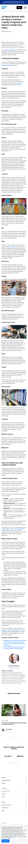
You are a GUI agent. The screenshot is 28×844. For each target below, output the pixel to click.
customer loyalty (7, 65)
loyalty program (9, 50)
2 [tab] (14, 737)
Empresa (4, 794)
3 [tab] (16, 737)
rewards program (10, 246)
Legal (3, 810)
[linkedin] (6, 822)
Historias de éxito (6, 791)
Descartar (5, 841)
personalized (18, 83)
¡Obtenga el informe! (19, 2)
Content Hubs (5, 807)
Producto (4, 777)
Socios (3, 796)
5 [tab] (18, 763)
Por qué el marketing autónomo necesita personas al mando (14, 723)
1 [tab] (11, 737)
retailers (11, 344)
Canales (3, 783)
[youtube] (4, 822)
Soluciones (4, 788)
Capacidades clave (6, 780)
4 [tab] (16, 763)
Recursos (4, 802)
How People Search (6, 805)
